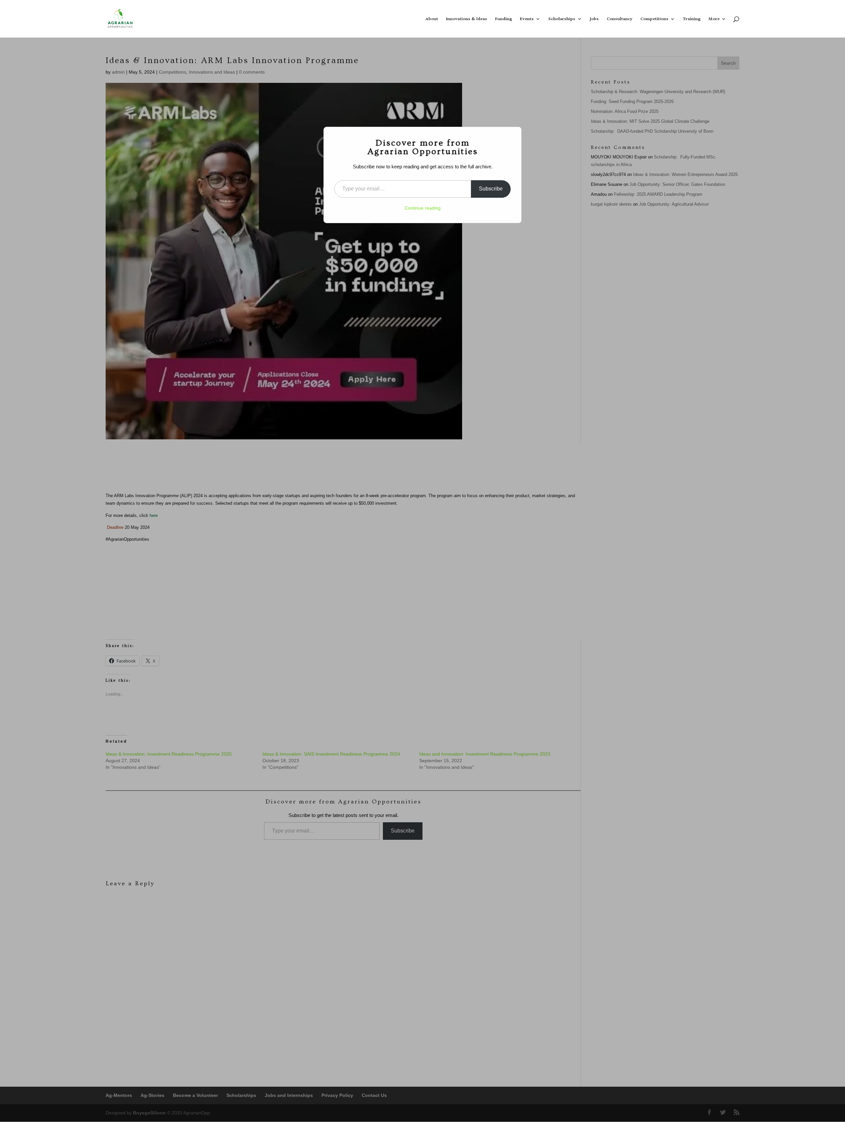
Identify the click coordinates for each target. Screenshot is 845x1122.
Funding (503, 20)
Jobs (594, 20)
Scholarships (561, 20)
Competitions (654, 20)
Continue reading (423, 208)
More (714, 20)
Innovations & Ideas (466, 20)
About (431, 20)
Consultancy (619, 20)
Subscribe (491, 188)
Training (691, 20)
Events (527, 20)
